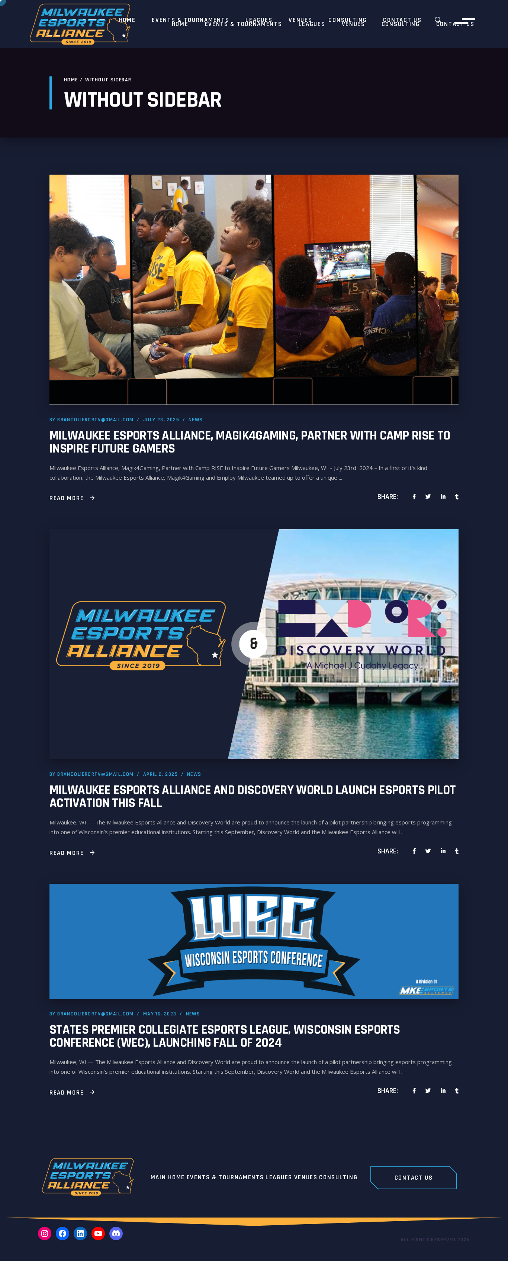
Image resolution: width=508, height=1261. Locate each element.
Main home (168, 1177)
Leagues (279, 1177)
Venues (306, 1177)
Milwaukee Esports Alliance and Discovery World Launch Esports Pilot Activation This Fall (252, 796)
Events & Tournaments (225, 1177)
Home (71, 80)
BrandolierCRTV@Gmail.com (95, 419)
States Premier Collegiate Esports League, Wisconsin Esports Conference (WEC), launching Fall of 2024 (224, 1036)
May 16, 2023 (160, 1014)
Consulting (338, 1177)
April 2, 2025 (160, 774)
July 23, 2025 (161, 419)
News (196, 419)
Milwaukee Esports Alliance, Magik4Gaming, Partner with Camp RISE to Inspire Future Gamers (249, 442)
